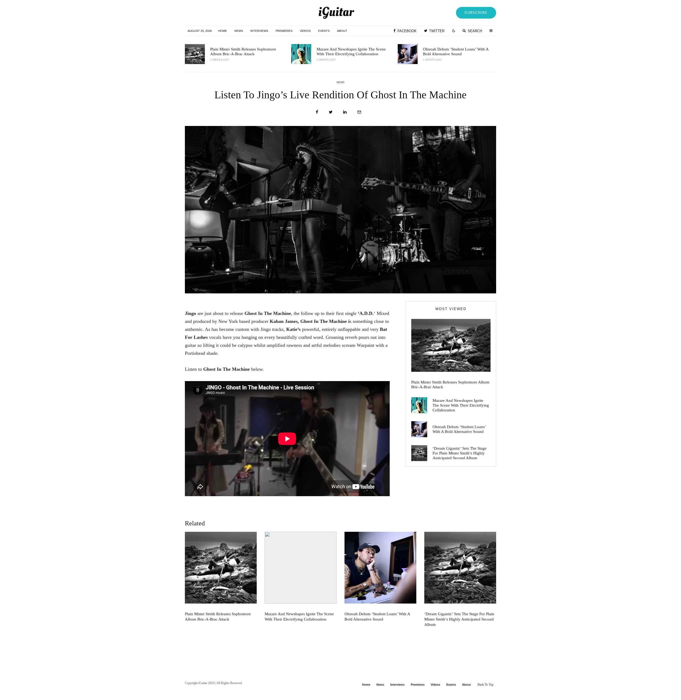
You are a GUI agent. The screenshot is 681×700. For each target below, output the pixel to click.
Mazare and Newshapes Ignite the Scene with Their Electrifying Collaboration (351, 51)
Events (324, 30)
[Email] (359, 112)
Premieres (284, 30)
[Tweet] (331, 112)
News (238, 30)
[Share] (317, 112)
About (342, 30)
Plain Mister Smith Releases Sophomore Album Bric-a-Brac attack (243, 51)
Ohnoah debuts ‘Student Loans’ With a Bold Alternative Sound (455, 51)
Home (222, 30)
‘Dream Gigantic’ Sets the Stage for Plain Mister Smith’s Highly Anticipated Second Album (460, 453)
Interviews (259, 30)
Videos (305, 30)
